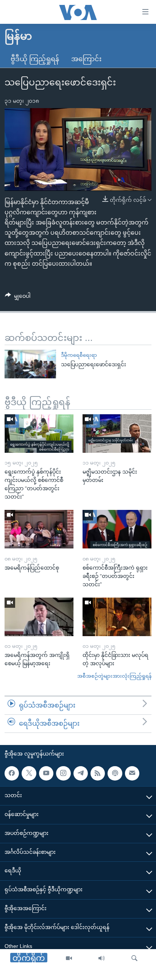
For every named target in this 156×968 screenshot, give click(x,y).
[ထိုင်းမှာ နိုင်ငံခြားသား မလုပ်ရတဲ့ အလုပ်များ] (117, 617)
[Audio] (101, 958)
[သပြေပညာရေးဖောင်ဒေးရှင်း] (30, 364)
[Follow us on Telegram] (80, 773)
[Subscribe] (132, 773)
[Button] (18, 297)
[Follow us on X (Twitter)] (29, 773)
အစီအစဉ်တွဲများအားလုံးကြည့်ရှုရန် (114, 676)
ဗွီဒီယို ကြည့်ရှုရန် (35, 59)
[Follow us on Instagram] (63, 773)
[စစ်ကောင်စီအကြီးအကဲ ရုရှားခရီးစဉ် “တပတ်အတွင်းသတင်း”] (117, 529)
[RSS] (97, 773)
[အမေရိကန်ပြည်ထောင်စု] (39, 529)
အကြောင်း (86, 59)
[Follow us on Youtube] (46, 773)
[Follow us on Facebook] (12, 773)
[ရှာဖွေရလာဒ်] (134, 958)
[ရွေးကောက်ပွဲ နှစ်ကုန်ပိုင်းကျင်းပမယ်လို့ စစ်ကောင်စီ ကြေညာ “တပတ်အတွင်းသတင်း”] (39, 433)
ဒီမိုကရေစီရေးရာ (79, 355)
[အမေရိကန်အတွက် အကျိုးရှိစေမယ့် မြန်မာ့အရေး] (39, 617)
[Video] (69, 958)
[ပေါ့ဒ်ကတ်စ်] (115, 773)
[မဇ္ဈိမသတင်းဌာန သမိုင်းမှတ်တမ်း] (117, 433)
